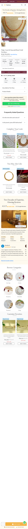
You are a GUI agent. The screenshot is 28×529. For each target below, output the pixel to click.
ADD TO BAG (9, 157)
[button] (14, 88)
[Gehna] (9, 5)
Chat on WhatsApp (14, 103)
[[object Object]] (3, 524)
